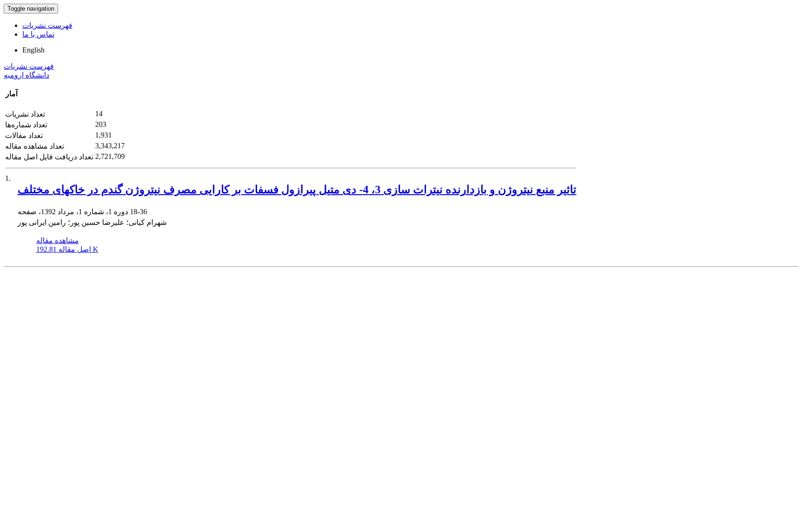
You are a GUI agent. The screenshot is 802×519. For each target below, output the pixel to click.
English (33, 50)
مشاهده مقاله (57, 240)
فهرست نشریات (47, 25)
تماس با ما (38, 34)
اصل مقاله (67, 249)
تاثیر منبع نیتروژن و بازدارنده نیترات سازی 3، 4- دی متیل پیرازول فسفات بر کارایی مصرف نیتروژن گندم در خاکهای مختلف (297, 190)
